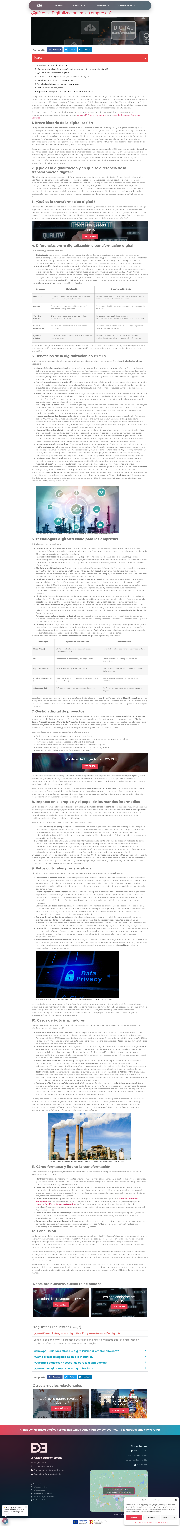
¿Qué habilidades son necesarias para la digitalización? (70, 1363)
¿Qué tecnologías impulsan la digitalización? (63, 1368)
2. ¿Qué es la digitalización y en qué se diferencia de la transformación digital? (71, 69)
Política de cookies (140, 1522)
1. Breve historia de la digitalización (51, 65)
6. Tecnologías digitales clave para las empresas (57, 84)
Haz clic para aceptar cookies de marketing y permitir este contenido (119, 1491)
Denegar (151, 1517)
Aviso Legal (164, 1522)
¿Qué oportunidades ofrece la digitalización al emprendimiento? (76, 1351)
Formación (77, 5)
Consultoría (100, 5)
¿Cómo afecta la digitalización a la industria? (63, 1357)
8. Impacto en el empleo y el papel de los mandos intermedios (64, 91)
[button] (176, 1500)
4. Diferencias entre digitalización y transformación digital (62, 76)
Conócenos (58, 5)
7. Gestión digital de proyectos (49, 88)
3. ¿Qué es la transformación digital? (52, 73)
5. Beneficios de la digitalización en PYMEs (54, 80)
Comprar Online (125, 5)
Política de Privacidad (153, 1522)
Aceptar (134, 1517)
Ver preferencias (168, 1517)
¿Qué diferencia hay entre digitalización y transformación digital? (77, 1333)
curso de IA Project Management (92, 115)
